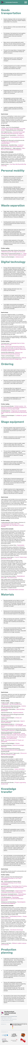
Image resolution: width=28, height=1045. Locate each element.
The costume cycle (12, 577)
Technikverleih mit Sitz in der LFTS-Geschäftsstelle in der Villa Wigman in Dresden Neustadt (12, 525)
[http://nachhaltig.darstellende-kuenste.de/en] (2, 2)
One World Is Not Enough (17, 930)
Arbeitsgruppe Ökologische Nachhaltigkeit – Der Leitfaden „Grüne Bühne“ (13, 726)
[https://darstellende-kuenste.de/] (8, 1013)
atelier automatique (20, 769)
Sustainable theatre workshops (16, 589)
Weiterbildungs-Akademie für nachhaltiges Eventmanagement (13, 894)
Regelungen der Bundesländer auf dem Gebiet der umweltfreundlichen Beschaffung (14, 411)
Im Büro (18, 356)
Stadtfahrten (21, 135)
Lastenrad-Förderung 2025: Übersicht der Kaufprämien (12, 145)
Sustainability (21, 545)
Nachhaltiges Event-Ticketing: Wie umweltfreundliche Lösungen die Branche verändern (14, 888)
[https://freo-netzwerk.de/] (23, 1040)
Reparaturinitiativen (18, 712)
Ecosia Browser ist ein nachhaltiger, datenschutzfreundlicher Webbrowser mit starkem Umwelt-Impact (13, 349)
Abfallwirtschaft (20, 257)
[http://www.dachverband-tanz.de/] (14, 1040)
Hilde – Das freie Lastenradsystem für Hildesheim (13, 149)
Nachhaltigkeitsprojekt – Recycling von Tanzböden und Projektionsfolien (13, 737)
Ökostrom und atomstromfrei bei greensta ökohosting (11, 353)
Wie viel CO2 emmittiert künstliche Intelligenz (13, 358)
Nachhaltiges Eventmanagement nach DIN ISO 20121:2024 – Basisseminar (12, 899)
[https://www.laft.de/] (23, 1035)
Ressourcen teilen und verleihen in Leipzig (14, 754)
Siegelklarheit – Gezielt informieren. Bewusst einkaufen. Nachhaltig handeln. (14, 734)
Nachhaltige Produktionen (8, 730)
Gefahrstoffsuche (6, 716)
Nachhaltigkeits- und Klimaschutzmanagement (13, 902)
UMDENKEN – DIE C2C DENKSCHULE (12, 704)
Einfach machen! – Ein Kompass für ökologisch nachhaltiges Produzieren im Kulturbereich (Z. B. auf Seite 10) (14, 408)
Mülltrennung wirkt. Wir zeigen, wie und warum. (13, 251)
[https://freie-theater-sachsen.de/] (14, 1035)
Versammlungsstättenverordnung (10, 750)
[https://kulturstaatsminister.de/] (18, 1026)
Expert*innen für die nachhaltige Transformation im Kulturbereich (13, 891)
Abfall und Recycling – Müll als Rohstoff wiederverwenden (13, 254)
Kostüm (18, 743)
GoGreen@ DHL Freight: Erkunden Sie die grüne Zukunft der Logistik (13, 132)
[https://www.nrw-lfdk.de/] (5, 1041)
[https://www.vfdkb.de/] (5, 1035)
